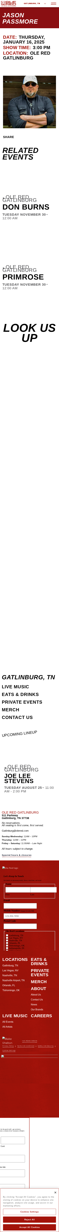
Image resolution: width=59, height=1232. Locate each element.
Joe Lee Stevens (19, 778)
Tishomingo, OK (11, 990)
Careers (41, 1015)
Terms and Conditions (25, 1046)
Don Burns (25, 207)
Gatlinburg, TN (32, 4)
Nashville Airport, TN (13, 980)
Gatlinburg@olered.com (15, 830)
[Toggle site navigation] (53, 3)
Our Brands (37, 1009)
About (38, 988)
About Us (36, 994)
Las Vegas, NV (10, 970)
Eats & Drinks (20, 694)
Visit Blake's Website (29, 1041)
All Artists (7, 1026)
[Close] (55, 1192)
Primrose (23, 277)
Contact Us (17, 717)
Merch (10, 709)
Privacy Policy (8, 1046)
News (34, 1004)
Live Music (15, 686)
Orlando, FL (8, 985)
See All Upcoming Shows (22, 66)
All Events (7, 1022)
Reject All (29, 1219)
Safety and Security (46, 1046)
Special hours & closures (17, 855)
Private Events (22, 702)
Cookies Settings (29, 1212)
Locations (15, 959)
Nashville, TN (9, 975)
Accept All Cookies (29, 1227)
